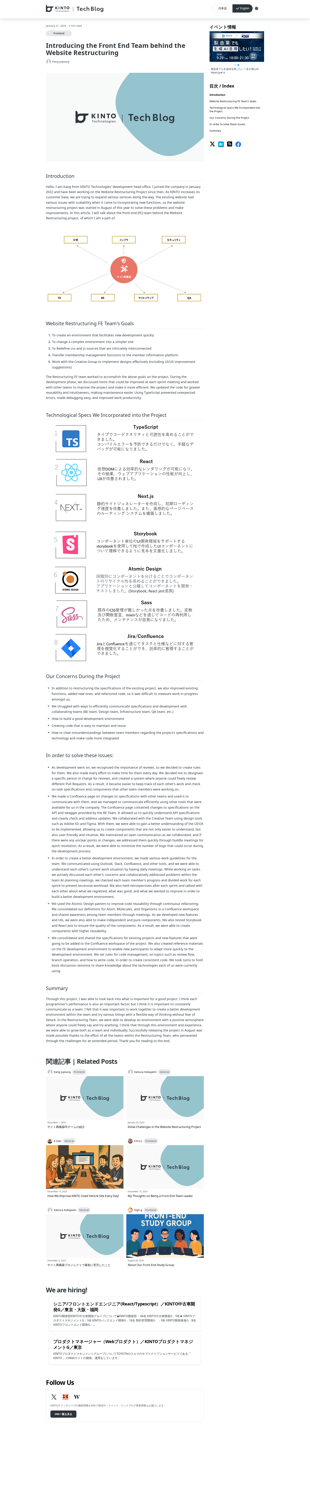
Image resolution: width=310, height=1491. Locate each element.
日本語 (222, 8)
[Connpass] (65, 1397)
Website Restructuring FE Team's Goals (233, 101)
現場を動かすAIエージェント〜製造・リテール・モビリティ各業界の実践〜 (236, 70)
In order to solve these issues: (228, 124)
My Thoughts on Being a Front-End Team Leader (160, 1196)
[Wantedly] (77, 1397)
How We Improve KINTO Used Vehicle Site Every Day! (83, 1196)
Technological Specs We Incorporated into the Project (235, 109)
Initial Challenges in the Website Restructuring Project (164, 1127)
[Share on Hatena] (221, 144)
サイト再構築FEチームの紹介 (66, 1127)
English (244, 8)
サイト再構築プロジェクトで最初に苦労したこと (79, 1265)
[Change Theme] (256, 8)
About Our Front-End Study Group (151, 1265)
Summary (215, 130)
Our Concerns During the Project (229, 117)
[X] (54, 1397)
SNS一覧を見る (63, 1414)
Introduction (217, 94)
